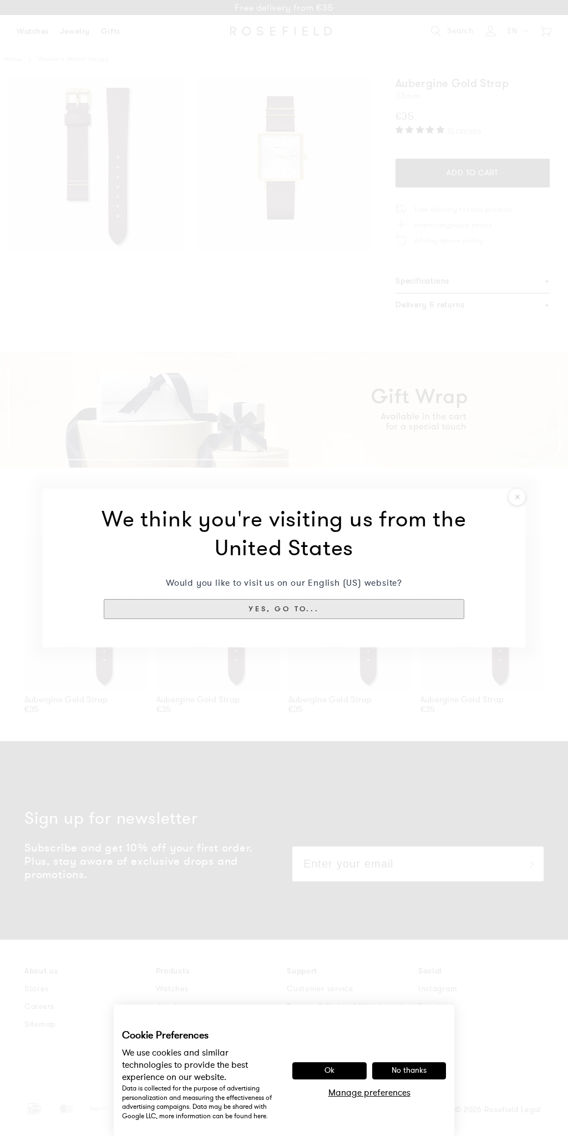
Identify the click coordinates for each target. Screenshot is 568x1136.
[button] (284, 609)
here (259, 1116)
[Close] (517, 497)
